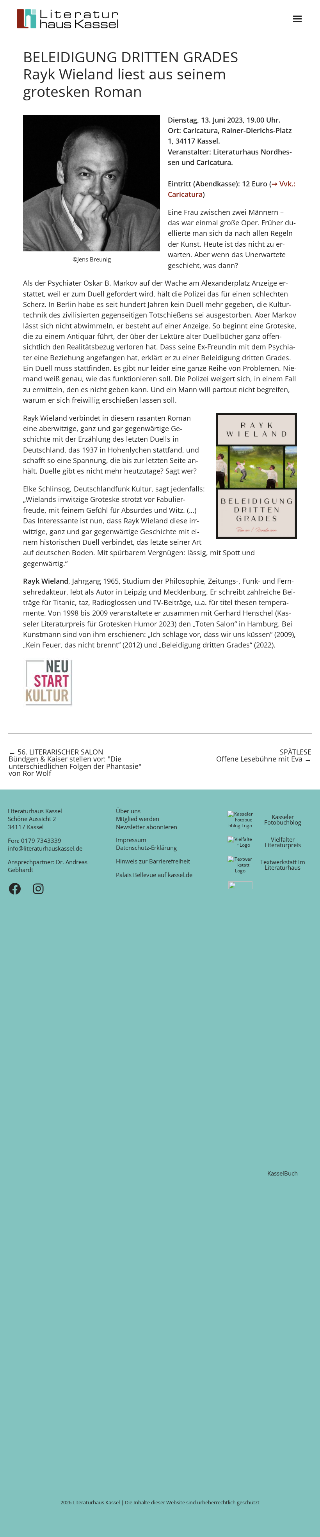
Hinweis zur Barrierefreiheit (153, 861)
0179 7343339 (41, 840)
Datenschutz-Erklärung (146, 847)
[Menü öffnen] (297, 19)
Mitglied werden (137, 819)
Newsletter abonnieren (146, 827)
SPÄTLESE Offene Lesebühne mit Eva (263, 755)
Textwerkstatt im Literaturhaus (282, 865)
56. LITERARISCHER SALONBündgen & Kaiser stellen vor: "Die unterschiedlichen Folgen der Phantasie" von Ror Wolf (75, 762)
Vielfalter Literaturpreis (283, 842)
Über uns (128, 811)
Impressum (131, 840)
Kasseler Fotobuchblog (282, 819)
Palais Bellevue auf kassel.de (154, 875)
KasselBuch (282, 1173)
